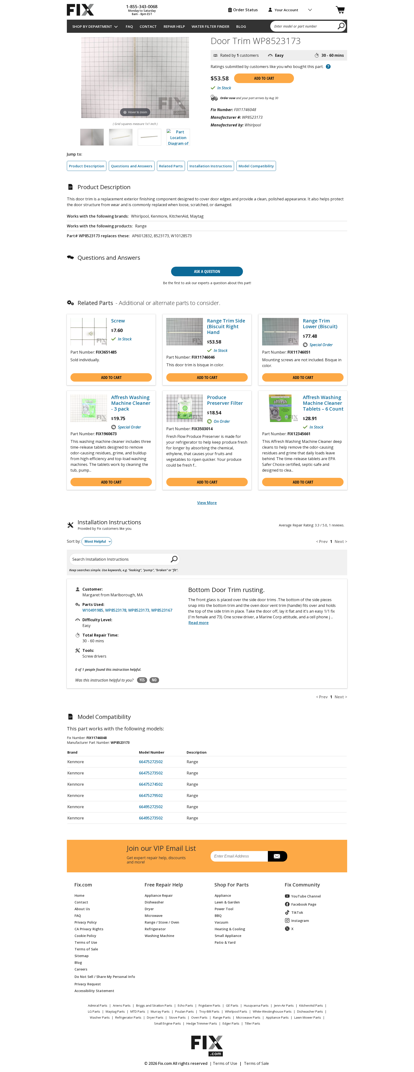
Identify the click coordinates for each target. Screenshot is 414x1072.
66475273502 (151, 773)
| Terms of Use (223, 1063)
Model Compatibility (256, 166)
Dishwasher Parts (310, 1011)
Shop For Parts (231, 885)
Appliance (223, 895)
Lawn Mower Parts (307, 1017)
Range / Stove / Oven (162, 922)
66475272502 (151, 761)
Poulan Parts (184, 1011)
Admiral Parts (97, 1005)
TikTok (297, 912)
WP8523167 (161, 610)
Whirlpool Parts (236, 1011)
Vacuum (221, 922)
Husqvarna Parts (256, 1005)
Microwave (153, 915)
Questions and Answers (131, 166)
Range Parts (222, 1017)
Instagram (300, 920)
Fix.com (83, 885)
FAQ (129, 26)
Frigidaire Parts (209, 1005)
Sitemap (82, 955)
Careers (81, 969)
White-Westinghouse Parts (272, 1011)
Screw (118, 321)
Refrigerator (155, 928)
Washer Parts (100, 1017)
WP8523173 (138, 610)
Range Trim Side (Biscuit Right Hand (226, 326)
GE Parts (232, 1005)
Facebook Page (303, 904)
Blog (241, 26)
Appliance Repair (159, 895)
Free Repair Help (163, 885)
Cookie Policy (85, 935)
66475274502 (151, 784)
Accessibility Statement (94, 990)
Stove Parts (177, 1017)
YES (142, 680)
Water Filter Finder (210, 26)
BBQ (218, 915)
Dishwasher (154, 902)
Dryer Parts (155, 1017)
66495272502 (151, 806)
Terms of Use (86, 942)
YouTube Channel (306, 896)
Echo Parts (185, 1005)
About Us (82, 908)
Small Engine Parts (167, 1023)
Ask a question (207, 271)
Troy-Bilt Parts (209, 1011)
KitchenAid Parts (311, 1005)
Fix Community (302, 885)
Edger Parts (231, 1023)
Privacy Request (88, 984)
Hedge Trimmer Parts (201, 1023)
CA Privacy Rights (89, 928)
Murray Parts (160, 1011)
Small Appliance (228, 935)
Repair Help (174, 26)
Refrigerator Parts (128, 1017)
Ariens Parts (122, 1005)
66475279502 (151, 795)
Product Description (86, 166)
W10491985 (92, 610)
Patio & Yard (225, 942)
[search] (341, 25)
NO (154, 680)
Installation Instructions (211, 166)
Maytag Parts (115, 1011)
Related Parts (171, 166)
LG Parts (94, 1011)
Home (79, 895)
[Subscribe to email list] (277, 856)
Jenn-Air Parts (284, 1005)
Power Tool (224, 908)
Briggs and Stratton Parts (154, 1005)
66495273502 (151, 818)
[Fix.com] (82, 10)
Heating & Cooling (230, 928)
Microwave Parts (248, 1017)
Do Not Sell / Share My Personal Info (103, 976)
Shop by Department (92, 26)
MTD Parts (137, 1011)
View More (207, 502)
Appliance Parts (277, 1017)
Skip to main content (207, 6)
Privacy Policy (86, 922)
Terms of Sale (86, 949)
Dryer (149, 908)
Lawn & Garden (227, 902)
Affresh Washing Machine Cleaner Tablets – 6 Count (323, 403)
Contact (148, 26)
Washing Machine (159, 935)
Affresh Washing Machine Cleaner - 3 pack (130, 403)
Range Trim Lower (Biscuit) (320, 323)
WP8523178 (115, 610)
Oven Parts (199, 1017)
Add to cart (264, 78)
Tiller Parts (252, 1023)
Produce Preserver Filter (225, 400)
